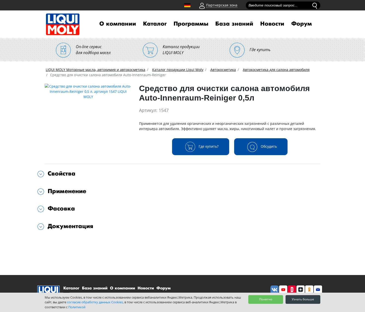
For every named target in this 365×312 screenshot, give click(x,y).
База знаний (234, 24)
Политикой (76, 307)
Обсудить (268, 146)
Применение (67, 191)
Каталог (155, 24)
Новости (272, 24)
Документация (70, 226)
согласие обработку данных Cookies (95, 302)
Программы (191, 24)
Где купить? (208, 146)
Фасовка (61, 209)
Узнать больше (303, 299)
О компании (117, 24)
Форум (301, 24)
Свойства (61, 174)
